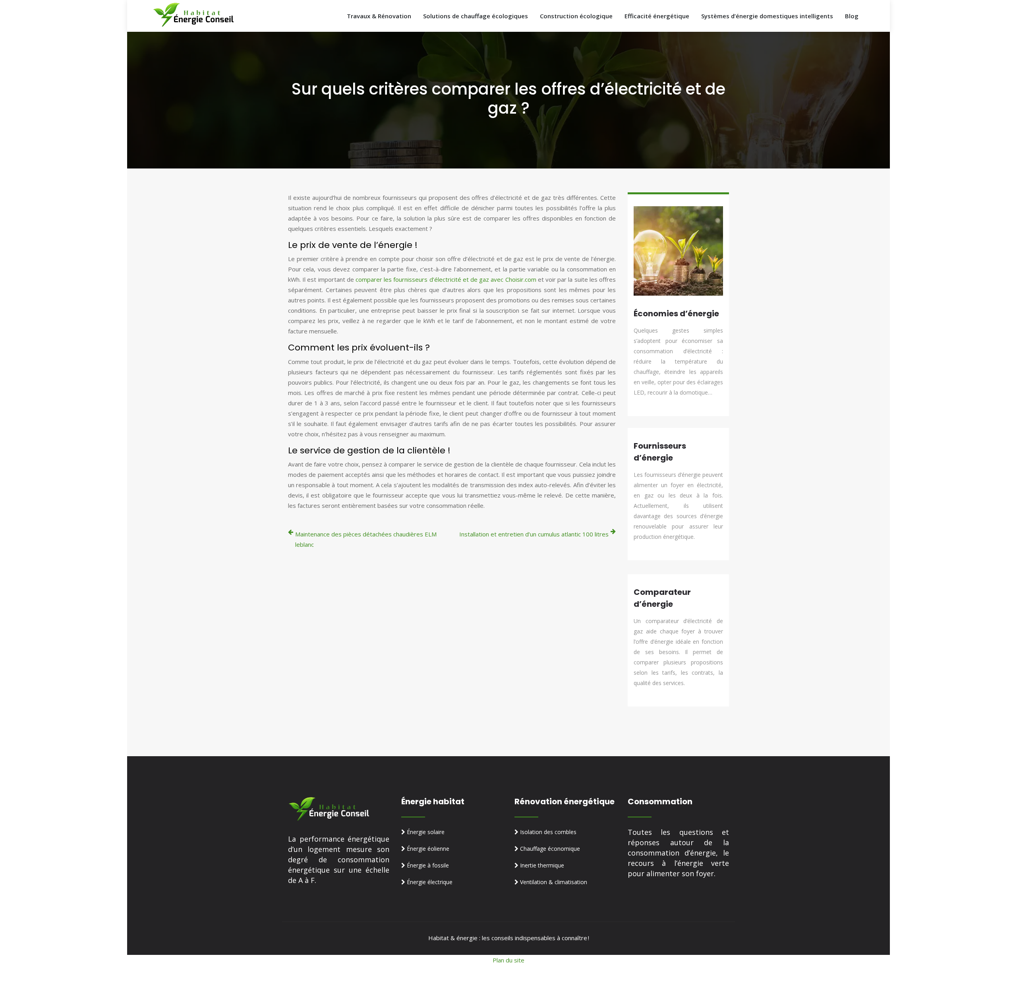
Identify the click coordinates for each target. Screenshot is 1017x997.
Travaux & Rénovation (379, 16)
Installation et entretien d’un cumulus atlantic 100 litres (534, 534)
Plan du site (508, 960)
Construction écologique (576, 16)
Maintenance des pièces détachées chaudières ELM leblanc (366, 539)
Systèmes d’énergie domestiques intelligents (767, 16)
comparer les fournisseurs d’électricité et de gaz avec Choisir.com (446, 279)
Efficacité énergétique (657, 16)
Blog (851, 16)
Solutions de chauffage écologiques (475, 16)
